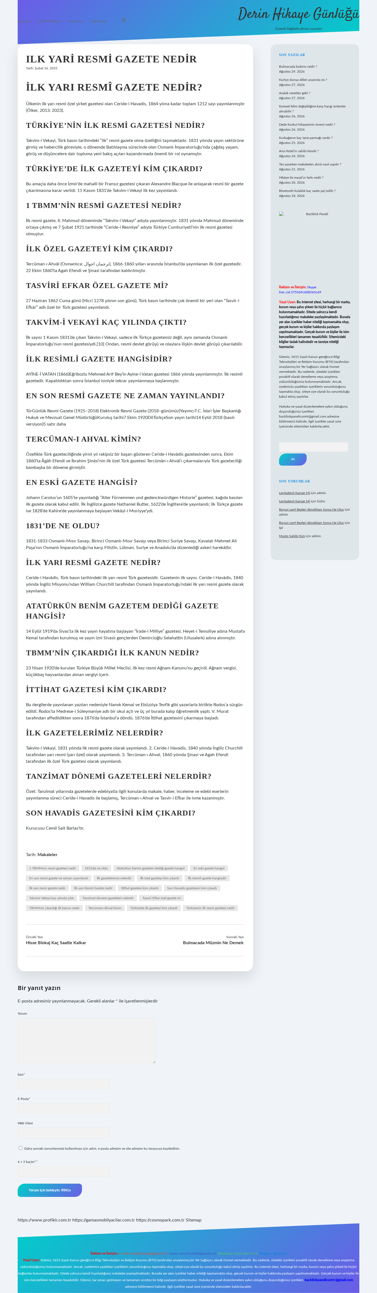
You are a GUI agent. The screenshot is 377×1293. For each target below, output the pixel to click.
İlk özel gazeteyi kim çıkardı (159, 878)
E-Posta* (24, 1099)
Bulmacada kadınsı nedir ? (298, 66)
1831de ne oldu (96, 868)
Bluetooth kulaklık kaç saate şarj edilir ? (307, 190)
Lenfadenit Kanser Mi (294, 493)
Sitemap (193, 1220)
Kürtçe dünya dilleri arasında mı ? (303, 79)
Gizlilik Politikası (49, 21)
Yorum (22, 1013)
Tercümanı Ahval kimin (104, 908)
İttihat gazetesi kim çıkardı (139, 888)
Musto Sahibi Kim (292, 536)
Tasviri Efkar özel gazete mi (161, 898)
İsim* (21, 1074)
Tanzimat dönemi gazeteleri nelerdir (108, 898)
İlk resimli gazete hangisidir (207, 878)
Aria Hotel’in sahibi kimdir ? (299, 151)
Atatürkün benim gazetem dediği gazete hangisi (151, 868)
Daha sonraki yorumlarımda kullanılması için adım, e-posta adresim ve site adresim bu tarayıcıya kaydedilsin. (102, 1148)
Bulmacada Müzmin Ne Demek (213, 943)
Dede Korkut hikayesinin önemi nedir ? (307, 124)
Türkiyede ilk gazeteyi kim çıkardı (153, 908)
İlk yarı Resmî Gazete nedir (93, 888)
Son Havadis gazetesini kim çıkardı (192, 888)
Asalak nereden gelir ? (294, 93)
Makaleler (47, 855)
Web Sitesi (25, 1123)
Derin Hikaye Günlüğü (298, 14)
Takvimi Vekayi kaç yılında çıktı (51, 898)
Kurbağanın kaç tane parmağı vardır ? (306, 137)
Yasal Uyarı (75, 21)
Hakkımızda (98, 21)
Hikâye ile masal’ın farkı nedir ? (301, 177)
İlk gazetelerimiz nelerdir (114, 878)
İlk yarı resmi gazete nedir (47, 888)
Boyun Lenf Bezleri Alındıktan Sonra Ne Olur (311, 509)
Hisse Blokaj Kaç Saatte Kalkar (56, 943)
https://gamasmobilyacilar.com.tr (103, 1220)
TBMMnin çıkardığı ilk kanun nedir (54, 908)
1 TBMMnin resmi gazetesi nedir (52, 868)
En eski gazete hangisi (209, 868)
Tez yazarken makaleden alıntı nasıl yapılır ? (310, 164)
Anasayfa (24, 21)
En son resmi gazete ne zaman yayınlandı (58, 878)
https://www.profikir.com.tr (44, 1220)
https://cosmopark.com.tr (160, 1220)
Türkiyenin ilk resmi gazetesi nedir (210, 908)
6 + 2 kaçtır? (28, 1161)
